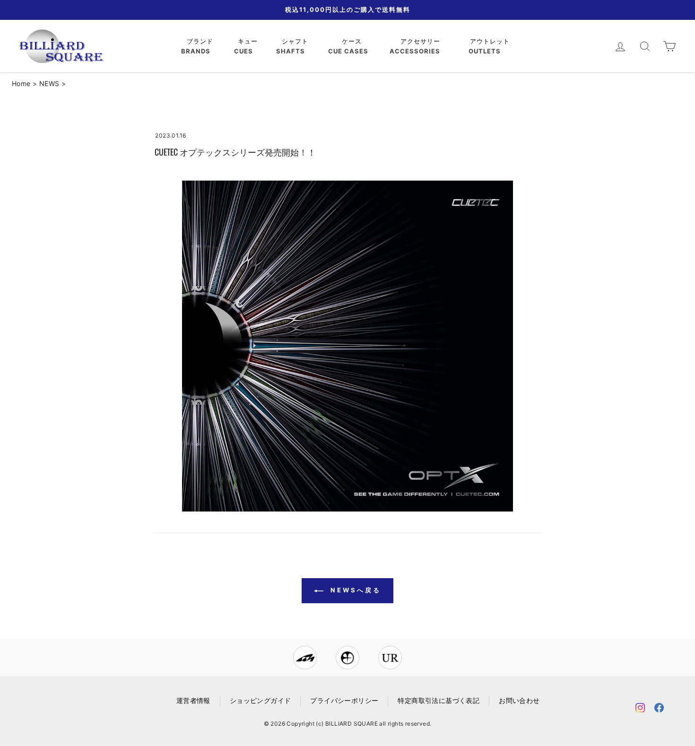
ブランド (201, 41)
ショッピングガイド (260, 700)
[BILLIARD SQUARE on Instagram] (640, 709)
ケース (353, 41)
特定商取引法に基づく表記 (438, 700)
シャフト (296, 41)
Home (21, 83)
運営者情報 (193, 700)
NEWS (49, 83)
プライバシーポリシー (344, 700)
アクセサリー (421, 41)
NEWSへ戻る (354, 590)
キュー (249, 41)
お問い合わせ (519, 700)
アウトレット (491, 41)
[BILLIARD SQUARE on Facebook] (659, 709)
